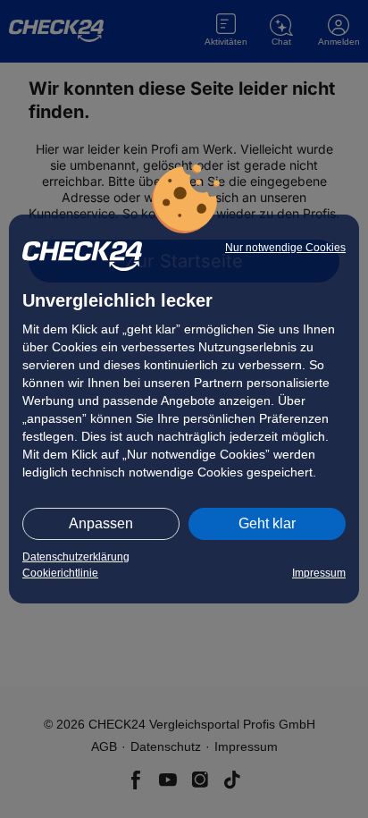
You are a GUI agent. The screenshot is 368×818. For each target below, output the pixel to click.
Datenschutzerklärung (76, 557)
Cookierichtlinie (60, 573)
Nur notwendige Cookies (285, 247)
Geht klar (267, 523)
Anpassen (101, 523)
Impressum (319, 573)
